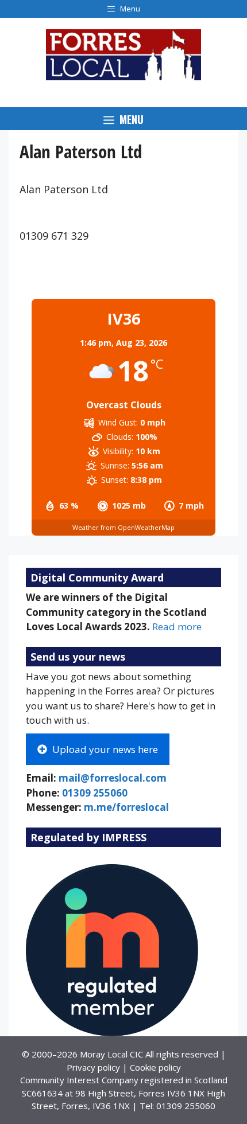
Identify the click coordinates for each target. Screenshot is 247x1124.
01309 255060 (95, 792)
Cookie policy (155, 1067)
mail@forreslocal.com (113, 778)
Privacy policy (93, 1067)
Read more (177, 626)
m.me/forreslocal (126, 807)
